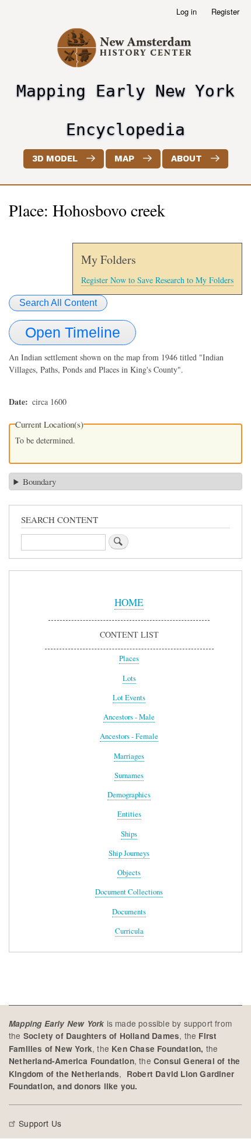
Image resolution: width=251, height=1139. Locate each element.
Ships (129, 834)
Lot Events (129, 698)
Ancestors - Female (129, 736)
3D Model (55, 158)
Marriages (129, 756)
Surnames (129, 775)
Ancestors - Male (129, 717)
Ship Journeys (129, 853)
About (186, 158)
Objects (129, 873)
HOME (129, 602)
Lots (129, 678)
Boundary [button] (39, 481)
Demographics (129, 795)
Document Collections (129, 892)
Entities (129, 814)
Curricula (129, 931)
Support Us (40, 1123)
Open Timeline (72, 332)
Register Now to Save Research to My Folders (157, 279)
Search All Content (58, 303)
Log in (186, 11)
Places (129, 658)
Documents (129, 912)
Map (124, 158)
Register (225, 11)
